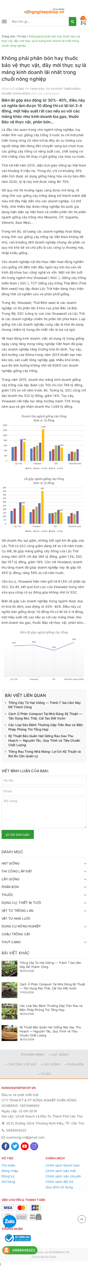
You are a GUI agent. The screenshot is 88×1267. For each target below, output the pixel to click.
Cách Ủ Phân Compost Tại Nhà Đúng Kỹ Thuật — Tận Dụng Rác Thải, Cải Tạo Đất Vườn (45, 716)
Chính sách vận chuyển (63, 1176)
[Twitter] (15, 1146)
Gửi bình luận (19, 834)
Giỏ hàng (8, 1182)
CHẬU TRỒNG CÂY (16, 934)
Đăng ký (8, 1176)
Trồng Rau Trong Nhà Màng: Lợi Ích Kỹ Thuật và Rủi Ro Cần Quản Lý (44, 754)
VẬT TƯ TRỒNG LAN (17, 910)
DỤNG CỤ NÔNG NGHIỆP (21, 926)
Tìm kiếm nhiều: (33, 1054)
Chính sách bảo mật (61, 1171)
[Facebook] (5, 1146)
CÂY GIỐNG (10, 879)
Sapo (53, 1256)
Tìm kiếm (8, 1165)
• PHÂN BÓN (74, 1064)
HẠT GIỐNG (10, 863)
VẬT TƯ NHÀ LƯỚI (16, 918)
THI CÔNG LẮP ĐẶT (17, 871)
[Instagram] (34, 1146)
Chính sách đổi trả (59, 1182)
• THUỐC (44, 1074)
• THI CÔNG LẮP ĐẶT (21, 1064)
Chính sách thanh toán (63, 1165)
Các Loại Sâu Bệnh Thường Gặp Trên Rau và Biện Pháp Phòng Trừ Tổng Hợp (45, 727)
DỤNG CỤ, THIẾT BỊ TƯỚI (21, 903)
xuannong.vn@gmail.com (25, 1137)
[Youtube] (25, 1146)
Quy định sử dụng (59, 1187)
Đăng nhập (10, 1171)
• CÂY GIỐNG (51, 1064)
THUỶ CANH (11, 942)
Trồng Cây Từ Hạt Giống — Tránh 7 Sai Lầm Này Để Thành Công (44, 705)
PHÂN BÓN (10, 887)
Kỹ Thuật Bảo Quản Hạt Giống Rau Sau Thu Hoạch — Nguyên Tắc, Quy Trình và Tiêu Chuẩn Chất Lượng (44, 740)
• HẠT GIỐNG (59, 1054)
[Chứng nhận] (17, 1238)
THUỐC (7, 895)
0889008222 (16, 1130)
